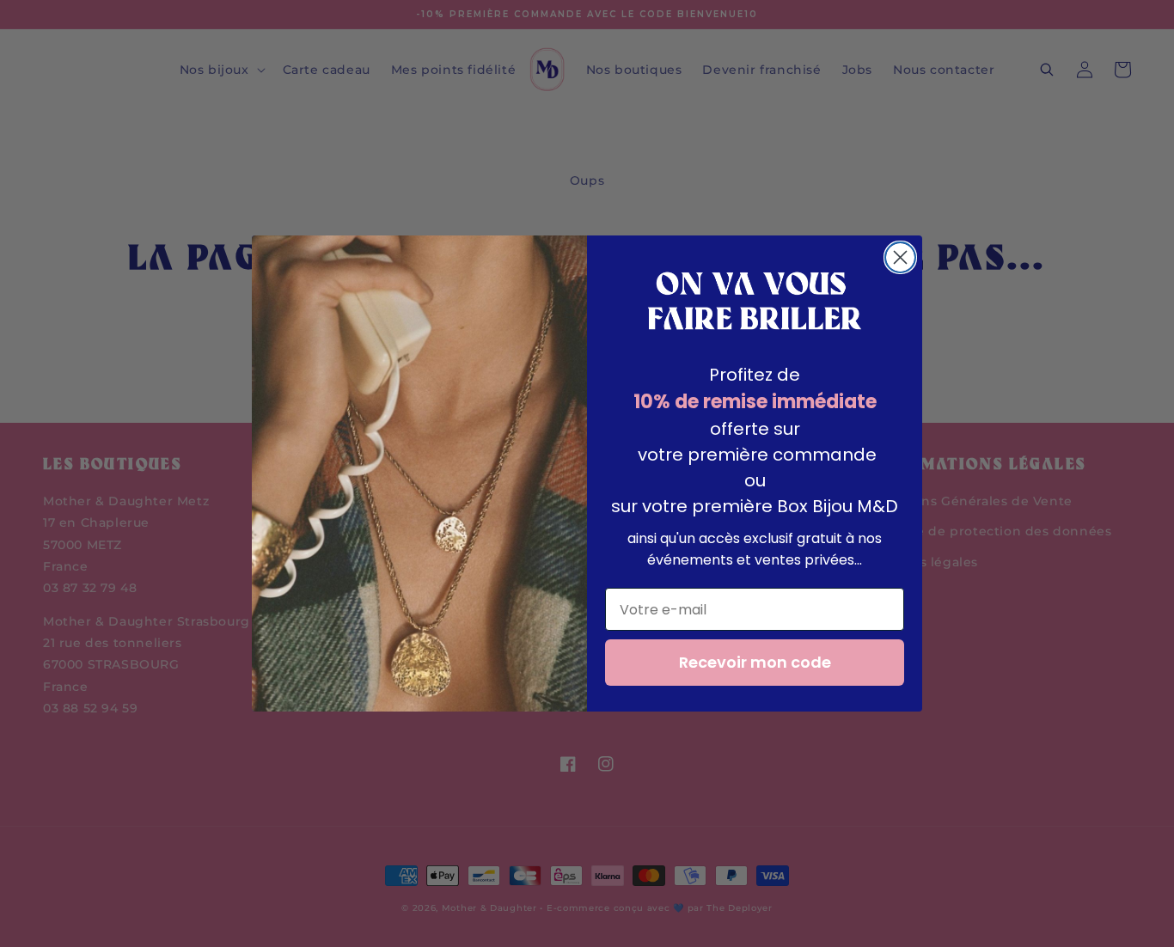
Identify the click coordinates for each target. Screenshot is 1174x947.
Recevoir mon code (755, 662)
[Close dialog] (900, 257)
